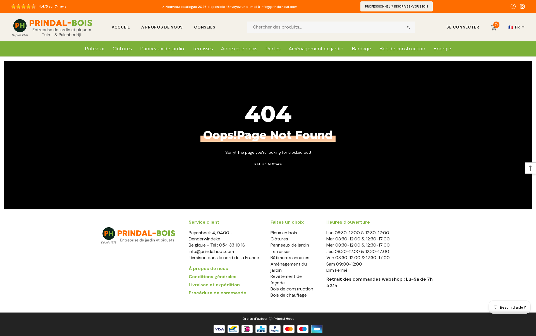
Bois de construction (292, 289)
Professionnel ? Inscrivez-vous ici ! (396, 6)
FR (514, 27)
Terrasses (281, 251)
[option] (229, 6)
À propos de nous (162, 27)
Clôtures (279, 239)
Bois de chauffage (289, 295)
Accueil (121, 27)
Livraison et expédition (214, 285)
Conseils (205, 27)
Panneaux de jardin (290, 245)
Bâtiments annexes (290, 258)
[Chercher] (408, 27)
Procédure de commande (217, 293)
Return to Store (268, 164)
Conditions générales (212, 277)
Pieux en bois (284, 233)
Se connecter (462, 27)
